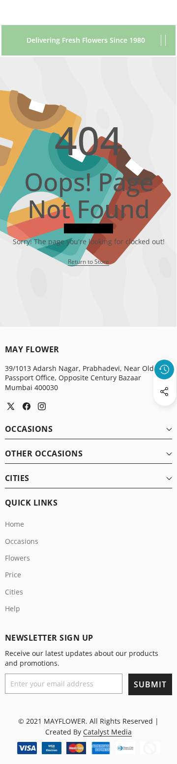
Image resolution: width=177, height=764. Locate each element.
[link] (88, 262)
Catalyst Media (107, 731)
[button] (165, 414)
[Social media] (164, 391)
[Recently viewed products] (164, 369)
